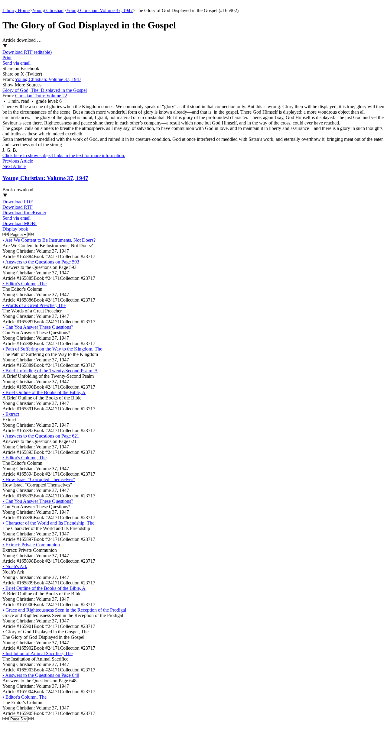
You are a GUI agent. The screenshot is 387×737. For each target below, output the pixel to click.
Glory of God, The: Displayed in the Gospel (44, 90)
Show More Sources (21, 84)
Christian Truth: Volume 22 (41, 95)
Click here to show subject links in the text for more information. (63, 155)
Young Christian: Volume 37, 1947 (99, 10)
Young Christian (47, 10)
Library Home (16, 10)
